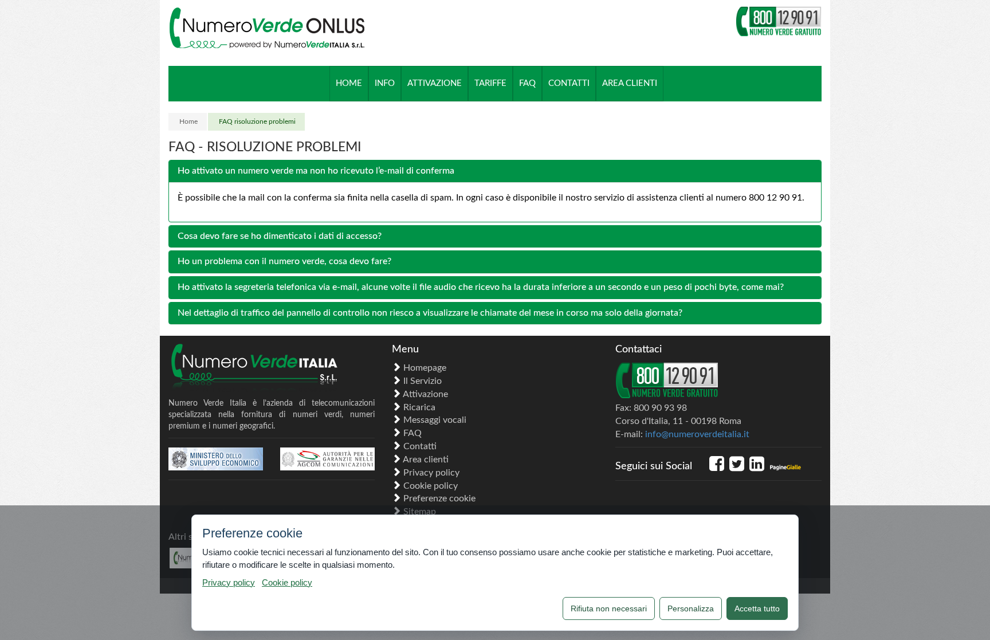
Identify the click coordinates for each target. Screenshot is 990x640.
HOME (349, 83)
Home (188, 121)
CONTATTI (569, 83)
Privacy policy (431, 472)
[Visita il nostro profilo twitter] (739, 468)
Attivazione (425, 394)
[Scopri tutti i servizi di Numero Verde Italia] (271, 369)
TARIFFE (490, 83)
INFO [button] (385, 83)
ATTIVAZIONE (434, 83)
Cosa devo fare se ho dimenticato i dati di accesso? (280, 236)
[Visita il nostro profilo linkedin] (759, 468)
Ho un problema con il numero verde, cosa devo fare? (284, 261)
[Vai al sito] (215, 458)
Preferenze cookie (439, 498)
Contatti (420, 446)
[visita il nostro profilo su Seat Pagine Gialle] (785, 468)
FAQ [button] (527, 83)
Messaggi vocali (434, 420)
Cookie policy (430, 485)
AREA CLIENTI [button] (629, 83)
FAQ (412, 433)
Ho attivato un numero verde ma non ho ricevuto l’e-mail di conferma (316, 170)
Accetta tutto (757, 608)
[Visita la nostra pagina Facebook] (719, 468)
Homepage (424, 367)
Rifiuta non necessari (609, 608)
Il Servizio (422, 381)
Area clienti (426, 459)
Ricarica (419, 407)
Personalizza (690, 608)
